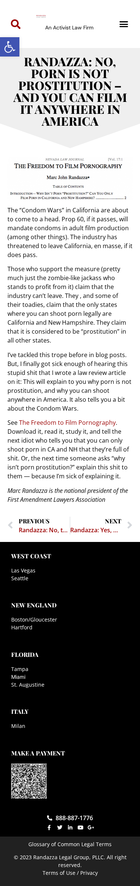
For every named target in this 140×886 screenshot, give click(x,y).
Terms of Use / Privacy (70, 872)
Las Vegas (23, 570)
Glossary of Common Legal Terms (70, 844)
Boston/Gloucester (34, 619)
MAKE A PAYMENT (38, 753)
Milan (18, 725)
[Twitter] (60, 827)
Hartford (21, 627)
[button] (9, 47)
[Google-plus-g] (91, 827)
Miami (18, 677)
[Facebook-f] (49, 827)
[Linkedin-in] (70, 827)
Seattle (19, 578)
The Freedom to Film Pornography (67, 422)
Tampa (19, 668)
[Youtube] (80, 827)
